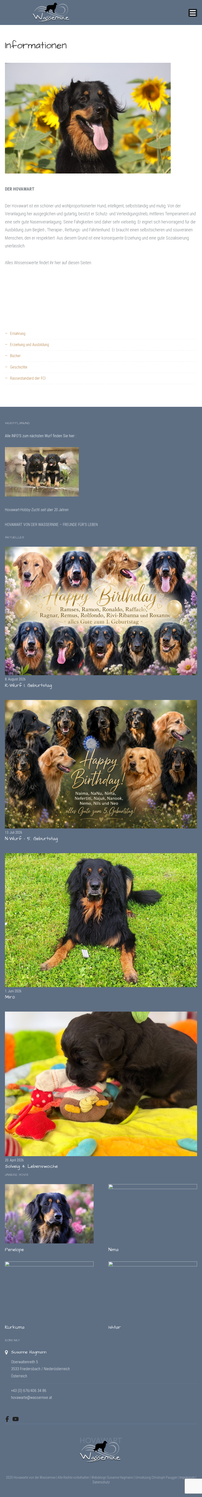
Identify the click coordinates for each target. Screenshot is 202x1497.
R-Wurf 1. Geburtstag (28, 685)
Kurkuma (14, 1327)
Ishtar (114, 1327)
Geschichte (18, 367)
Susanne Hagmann (28, 1352)
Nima (113, 1249)
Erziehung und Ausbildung (29, 344)
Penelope (14, 1249)
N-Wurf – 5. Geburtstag (31, 838)
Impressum (187, 1477)
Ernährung (17, 333)
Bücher (15, 355)
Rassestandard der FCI (28, 378)
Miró (10, 997)
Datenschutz (101, 1482)
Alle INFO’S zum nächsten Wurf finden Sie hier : (40, 436)
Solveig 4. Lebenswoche (31, 1166)
